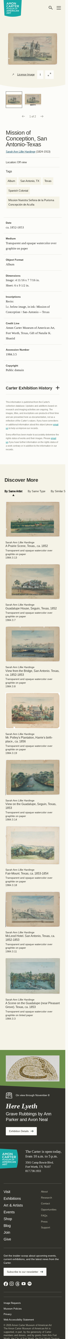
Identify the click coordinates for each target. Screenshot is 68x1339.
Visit (7, 1192)
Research (46, 1197)
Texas (47, 180)
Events (9, 1212)
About (44, 1191)
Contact (45, 1203)
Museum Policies (13, 1308)
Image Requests (12, 1303)
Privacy (8, 1314)
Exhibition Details (23, 1132)
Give (7, 1239)
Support (45, 1227)
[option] (14, 99)
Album (11, 180)
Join (7, 1232)
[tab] (13, 491)
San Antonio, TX (29, 180)
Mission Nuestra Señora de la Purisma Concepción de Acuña (31, 202)
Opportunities (48, 1209)
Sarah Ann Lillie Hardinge (20, 151)
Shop (8, 1219)
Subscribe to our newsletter (22, 1271)
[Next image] (42, 116)
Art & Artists (13, 1205)
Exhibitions (12, 1198)
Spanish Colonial (18, 190)
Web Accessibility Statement (19, 1319)
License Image (26, 74)
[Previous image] (23, 116)
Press (44, 1221)
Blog (7, 1226)
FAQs (44, 1215)
